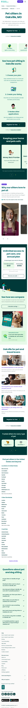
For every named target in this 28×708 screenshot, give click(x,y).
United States (5, 532)
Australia (4, 536)
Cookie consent (5, 651)
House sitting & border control (8, 647)
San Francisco (5, 472)
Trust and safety (5, 641)
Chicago (4, 485)
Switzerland (4, 555)
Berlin (3, 512)
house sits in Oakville (16, 36)
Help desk (4, 643)
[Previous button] (3, 238)
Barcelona (4, 521)
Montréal (4, 523)
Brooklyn (4, 487)
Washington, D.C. (6, 489)
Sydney (3, 502)
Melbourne (4, 504)
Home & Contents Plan (7, 645)
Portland (4, 477)
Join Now (20, 1)
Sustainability (5, 661)
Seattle (3, 475)
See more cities (6, 525)
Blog (2, 665)
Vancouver (4, 510)
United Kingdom (5, 534)
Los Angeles (4, 470)
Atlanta (3, 491)
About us (4, 657)
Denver (3, 479)
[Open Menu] (25, 1)
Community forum (6, 659)
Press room (4, 668)
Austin (3, 481)
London (3, 500)
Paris (3, 517)
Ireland (3, 552)
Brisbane (4, 506)
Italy (3, 550)
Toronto (4, 515)
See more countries (7, 557)
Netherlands (4, 548)
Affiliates (4, 670)
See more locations (7, 493)
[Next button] (15, 174)
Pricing (3, 639)
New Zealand (5, 546)
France (3, 544)
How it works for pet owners (8, 635)
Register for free (12, 31)
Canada (3, 538)
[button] (10, 219)
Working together (6, 672)
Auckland (4, 519)
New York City (5, 468)
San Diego (4, 483)
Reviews (3, 649)
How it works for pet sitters (8, 637)
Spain (3, 542)
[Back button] (11, 174)
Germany (4, 540)
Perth (3, 508)
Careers (3, 663)
